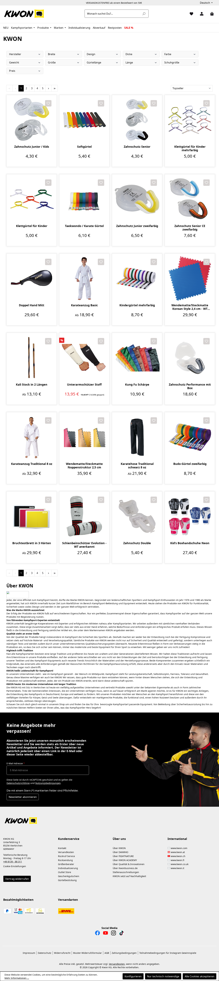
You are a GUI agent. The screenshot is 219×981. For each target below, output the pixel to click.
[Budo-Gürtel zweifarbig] (189, 437)
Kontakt (62, 848)
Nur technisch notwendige (163, 976)
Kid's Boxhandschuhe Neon (189, 543)
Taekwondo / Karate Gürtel (84, 226)
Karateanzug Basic (84, 305)
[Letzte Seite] (54, 88)
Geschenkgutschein (68, 876)
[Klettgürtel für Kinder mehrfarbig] (189, 120)
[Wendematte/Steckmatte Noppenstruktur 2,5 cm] (84, 437)
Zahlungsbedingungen (124, 952)
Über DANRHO (120, 852)
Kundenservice (68, 839)
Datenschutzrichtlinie (18, 783)
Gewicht (14, 62)
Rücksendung (65, 860)
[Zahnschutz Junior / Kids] (31, 120)
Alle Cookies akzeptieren (199, 976)
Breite (51, 54)
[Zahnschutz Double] (137, 516)
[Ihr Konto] (200, 13)
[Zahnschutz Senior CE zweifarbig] (189, 199)
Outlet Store (64, 872)
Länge (129, 62)
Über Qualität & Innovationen (128, 864)
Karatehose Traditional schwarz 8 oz (137, 465)
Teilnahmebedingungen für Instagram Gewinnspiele (167, 952)
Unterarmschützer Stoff (84, 384)
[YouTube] (105, 934)
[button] (109, 818)
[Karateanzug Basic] (84, 278)
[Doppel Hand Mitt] (31, 278)
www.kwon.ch (178, 856)
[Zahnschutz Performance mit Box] (189, 357)
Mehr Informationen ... (16, 978)
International (177, 839)
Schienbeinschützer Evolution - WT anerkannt (84, 544)
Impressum (29, 952)
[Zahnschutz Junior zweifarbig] (137, 199)
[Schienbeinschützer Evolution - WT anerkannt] (84, 516)
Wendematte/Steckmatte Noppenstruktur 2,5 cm (84, 465)
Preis (12, 71)
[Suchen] (143, 14)
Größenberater (66, 864)
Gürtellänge (94, 62)
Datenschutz (44, 952)
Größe (52, 62)
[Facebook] (97, 934)
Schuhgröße (171, 62)
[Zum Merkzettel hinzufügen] (48, 103)
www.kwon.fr (178, 860)
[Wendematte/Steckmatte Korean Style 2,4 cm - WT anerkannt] (189, 278)
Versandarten (68, 900)
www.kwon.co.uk (179, 864)
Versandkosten (66, 852)
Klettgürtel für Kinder (31, 226)
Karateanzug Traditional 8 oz (31, 464)
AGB (107, 952)
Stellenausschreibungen (126, 872)
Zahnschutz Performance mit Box (190, 386)
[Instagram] (113, 934)
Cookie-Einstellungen (14, 866)
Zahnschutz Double (137, 543)
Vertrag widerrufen (17, 879)
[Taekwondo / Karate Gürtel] (84, 199)
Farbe (167, 54)
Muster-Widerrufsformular (87, 952)
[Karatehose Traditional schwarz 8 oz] (137, 437)
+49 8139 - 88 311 (12, 861)
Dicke (129, 54)
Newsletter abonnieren (23, 797)
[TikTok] (121, 934)
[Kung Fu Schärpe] (137, 357)
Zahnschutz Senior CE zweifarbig (189, 227)
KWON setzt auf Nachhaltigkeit (129, 876)
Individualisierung (68, 868)
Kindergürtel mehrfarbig (137, 305)
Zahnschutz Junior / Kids (31, 146)
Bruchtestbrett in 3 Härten (31, 543)
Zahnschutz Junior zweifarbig (137, 226)
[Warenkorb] (211, 13)
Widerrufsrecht (62, 952)
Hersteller (15, 54)
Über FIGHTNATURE (123, 856)
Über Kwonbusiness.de (125, 868)
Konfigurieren (133, 976)
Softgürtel (84, 146)
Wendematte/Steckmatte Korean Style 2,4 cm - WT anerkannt (189, 306)
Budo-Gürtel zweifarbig (189, 464)
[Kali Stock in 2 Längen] (31, 357)
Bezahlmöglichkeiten (18, 900)
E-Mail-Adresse (16, 763)
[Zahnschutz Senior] (137, 120)
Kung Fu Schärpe (137, 384)
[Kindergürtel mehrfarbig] (137, 278)
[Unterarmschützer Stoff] (84, 357)
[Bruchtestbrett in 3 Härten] (31, 516)
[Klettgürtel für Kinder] (31, 199)
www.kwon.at (178, 852)
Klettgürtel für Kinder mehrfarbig (190, 148)
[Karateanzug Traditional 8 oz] (31, 437)
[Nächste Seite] (48, 88)
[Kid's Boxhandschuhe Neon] (189, 516)
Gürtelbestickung (67, 880)
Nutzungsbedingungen (48, 783)
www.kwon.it (177, 868)
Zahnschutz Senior (137, 146)
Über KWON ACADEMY (125, 860)
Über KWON (119, 848)
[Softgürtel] (84, 120)
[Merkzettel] (190, 13)
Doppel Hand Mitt (31, 305)
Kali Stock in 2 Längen (31, 384)
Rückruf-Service (66, 856)
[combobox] (113, 14)
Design (91, 54)
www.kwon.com (179, 848)
